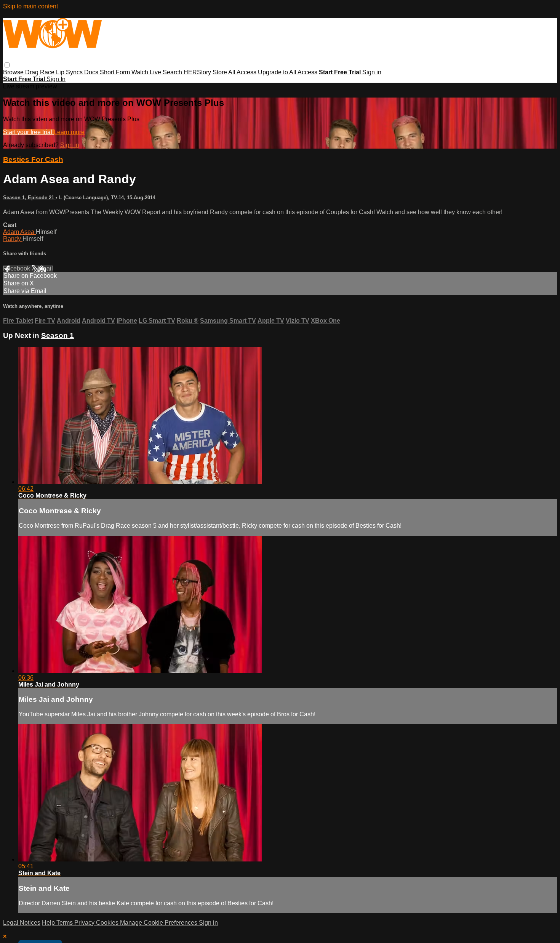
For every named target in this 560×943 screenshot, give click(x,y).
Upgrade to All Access (287, 72)
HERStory (197, 72)
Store (220, 72)
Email (45, 268)
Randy (12, 238)
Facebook (17, 268)
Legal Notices (21, 922)
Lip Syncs (70, 72)
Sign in (371, 72)
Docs (92, 72)
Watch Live (147, 72)
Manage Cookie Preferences (159, 922)
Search (173, 72)
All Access (242, 72)
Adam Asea (19, 232)
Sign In (56, 79)
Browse (14, 72)
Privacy (85, 922)
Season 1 (57, 335)
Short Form (115, 72)
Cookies (108, 922)
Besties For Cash (33, 159)
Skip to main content (30, 6)
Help (49, 922)
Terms (65, 922)
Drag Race (40, 72)
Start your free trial (28, 132)
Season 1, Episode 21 (29, 197)
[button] (7, 64)
